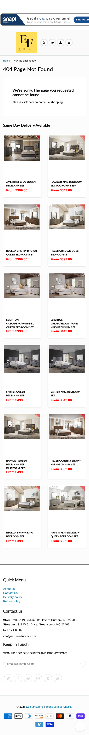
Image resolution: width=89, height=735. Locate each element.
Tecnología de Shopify (59, 706)
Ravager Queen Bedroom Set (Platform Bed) (16, 464)
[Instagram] (38, 678)
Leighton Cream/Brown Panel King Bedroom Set (64, 323)
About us (9, 588)
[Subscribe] (80, 663)
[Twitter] (8, 678)
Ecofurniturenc (34, 706)
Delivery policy (12, 597)
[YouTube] (58, 678)
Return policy (11, 601)
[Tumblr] (48, 678)
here (32, 102)
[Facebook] (18, 678)
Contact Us (10, 593)
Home (6, 60)
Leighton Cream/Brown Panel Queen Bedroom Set (20, 323)
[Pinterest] (28, 678)
